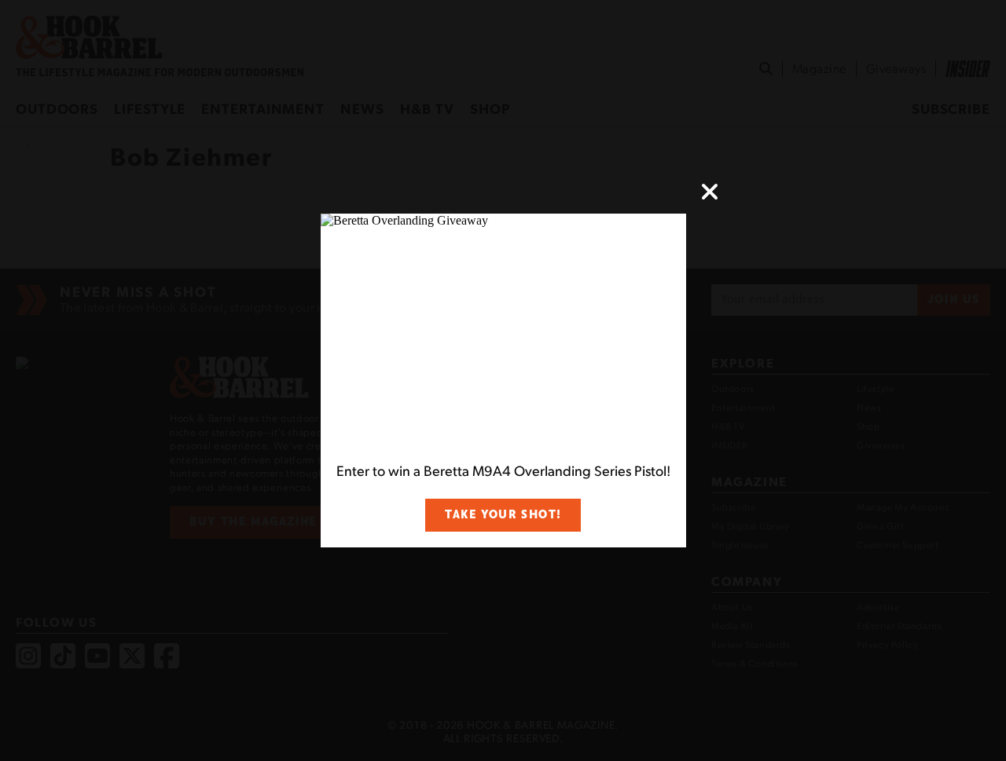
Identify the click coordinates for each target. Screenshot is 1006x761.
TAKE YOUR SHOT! (503, 515)
